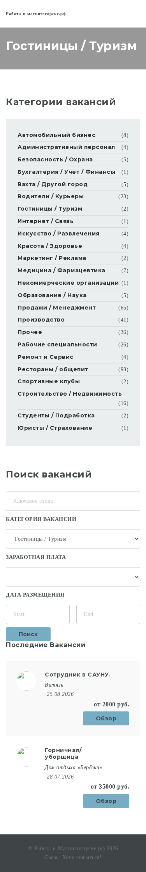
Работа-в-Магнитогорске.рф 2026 (76, 848)
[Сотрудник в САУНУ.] (26, 680)
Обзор (106, 718)
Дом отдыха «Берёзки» (73, 767)
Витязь (54, 685)
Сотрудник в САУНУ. (78, 674)
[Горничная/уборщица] (26, 756)
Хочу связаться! (82, 857)
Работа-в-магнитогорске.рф (36, 13)
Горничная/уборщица (63, 753)
